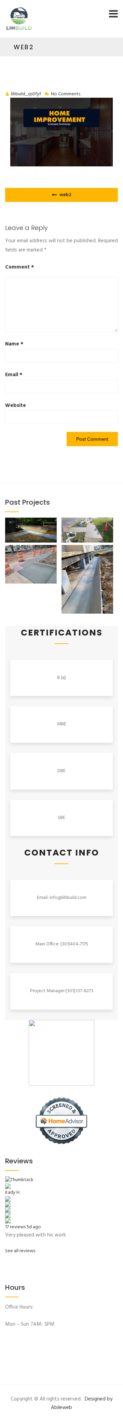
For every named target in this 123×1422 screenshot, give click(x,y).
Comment (19, 267)
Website (15, 405)
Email (13, 375)
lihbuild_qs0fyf (26, 94)
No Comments (65, 94)
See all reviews (20, 1251)
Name (14, 344)
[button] (33, 531)
